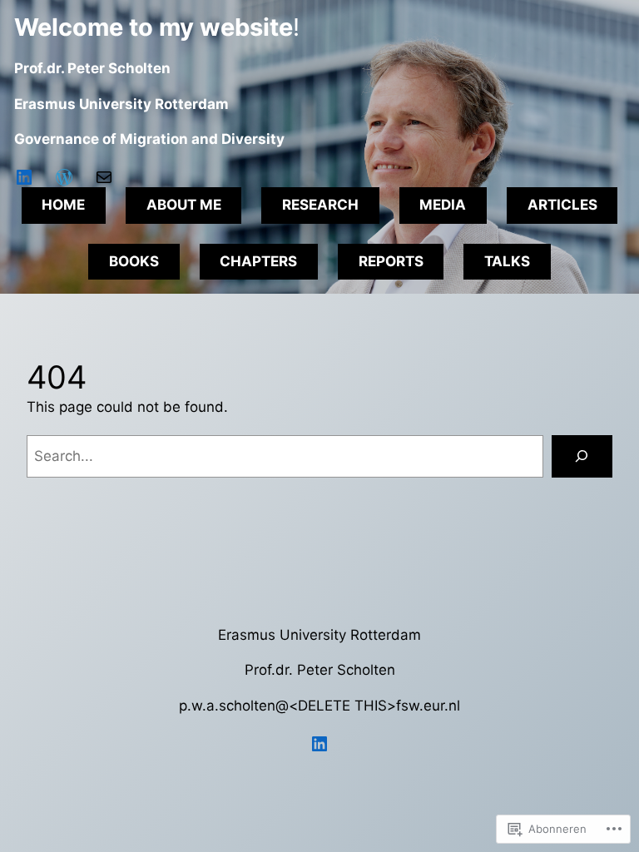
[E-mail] (104, 177)
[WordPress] (64, 177)
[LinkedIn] (24, 177)
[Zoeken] (582, 456)
